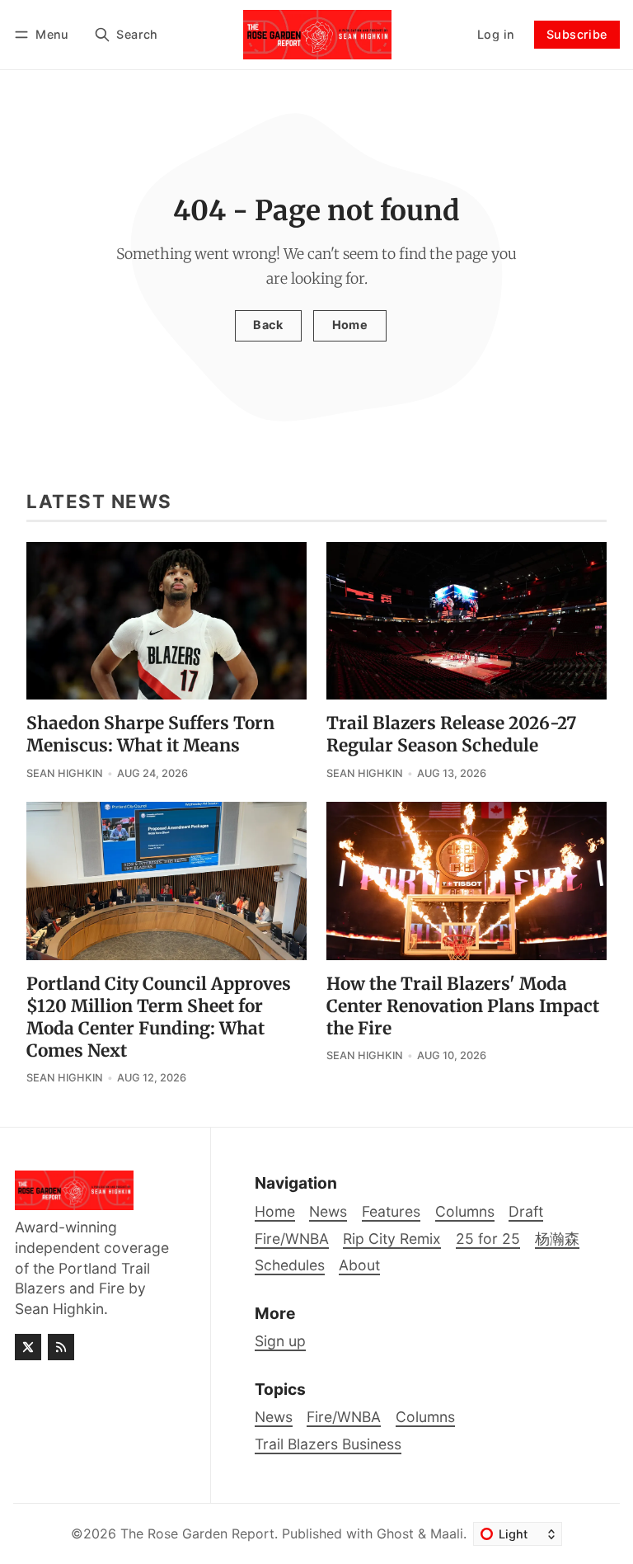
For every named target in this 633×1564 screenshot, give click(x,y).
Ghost (395, 1533)
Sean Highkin (64, 773)
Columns (425, 1416)
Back (268, 325)
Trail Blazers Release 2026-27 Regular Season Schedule (451, 734)
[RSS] (61, 1347)
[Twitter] (28, 1347)
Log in (495, 34)
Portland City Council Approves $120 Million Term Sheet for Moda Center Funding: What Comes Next (158, 1017)
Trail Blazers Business (328, 1444)
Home (350, 325)
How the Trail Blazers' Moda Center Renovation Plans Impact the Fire (462, 1006)
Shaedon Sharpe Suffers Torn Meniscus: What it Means (150, 734)
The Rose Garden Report (197, 1533)
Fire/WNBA (344, 1416)
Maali (446, 1533)
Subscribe (576, 34)
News (274, 1416)
